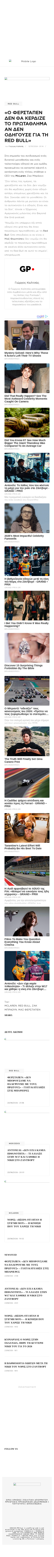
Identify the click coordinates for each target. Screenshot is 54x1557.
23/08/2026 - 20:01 (15, 1172)
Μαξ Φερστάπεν (14, 239)
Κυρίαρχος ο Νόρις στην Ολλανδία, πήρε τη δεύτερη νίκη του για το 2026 (23, 1343)
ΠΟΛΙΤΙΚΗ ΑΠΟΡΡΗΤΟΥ (35, 1500)
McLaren (20, 176)
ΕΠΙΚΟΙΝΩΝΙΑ (34, 1504)
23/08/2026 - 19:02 (15, 1238)
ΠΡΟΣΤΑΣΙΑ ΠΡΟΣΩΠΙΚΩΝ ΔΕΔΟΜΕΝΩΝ (26, 1502)
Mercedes (14, 1144)
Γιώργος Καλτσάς (16, 146)
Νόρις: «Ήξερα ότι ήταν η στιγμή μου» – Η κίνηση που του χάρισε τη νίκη (24, 1223)
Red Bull (13, 104)
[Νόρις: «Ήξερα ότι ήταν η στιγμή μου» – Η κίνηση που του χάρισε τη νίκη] (27, 1197)
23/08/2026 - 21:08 (15, 1103)
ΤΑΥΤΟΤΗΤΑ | (19, 1504)
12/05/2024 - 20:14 (36, 146)
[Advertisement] (27, 28)
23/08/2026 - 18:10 (11, 1371)
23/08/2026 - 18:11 (10, 1350)
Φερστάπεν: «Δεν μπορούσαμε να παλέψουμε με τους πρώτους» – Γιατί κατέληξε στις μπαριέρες (26, 1084)
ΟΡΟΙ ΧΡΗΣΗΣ (13, 1500)
